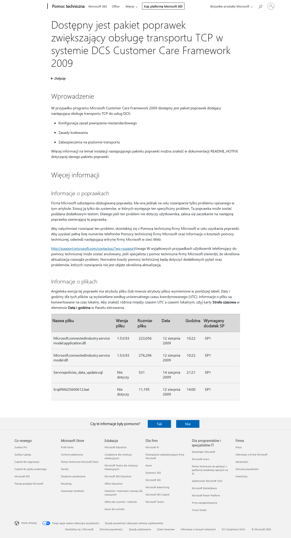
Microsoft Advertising (157, 487)
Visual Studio (199, 510)
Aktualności (242, 461)
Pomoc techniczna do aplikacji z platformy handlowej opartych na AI (210, 470)
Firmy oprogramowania (204, 502)
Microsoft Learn (200, 459)
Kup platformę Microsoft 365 (163, 6)
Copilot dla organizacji (27, 461)
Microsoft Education (116, 447)
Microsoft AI (152, 447)
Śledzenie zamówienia (73, 476)
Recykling (66, 483)
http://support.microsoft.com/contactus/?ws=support (93, 248)
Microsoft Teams (155, 501)
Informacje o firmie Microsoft (251, 454)
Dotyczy (59, 78)
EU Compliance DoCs (233, 529)
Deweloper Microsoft (203, 451)
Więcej (129, 6)
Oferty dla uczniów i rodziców (121, 501)
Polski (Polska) (29, 523)
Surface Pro (21, 447)
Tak (159, 423)
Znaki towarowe (166, 529)
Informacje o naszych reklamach (198, 529)
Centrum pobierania (72, 454)
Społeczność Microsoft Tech (207, 481)
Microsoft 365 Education (118, 476)
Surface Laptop (23, 454)
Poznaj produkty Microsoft (29, 483)
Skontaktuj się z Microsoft (79, 529)
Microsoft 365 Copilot (157, 494)
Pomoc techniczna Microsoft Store (79, 461)
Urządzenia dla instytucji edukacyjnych (118, 456)
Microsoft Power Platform (206, 495)
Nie (188, 423)
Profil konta (67, 447)
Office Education (114, 483)
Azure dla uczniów (115, 509)
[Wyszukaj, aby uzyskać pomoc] (260, 6)
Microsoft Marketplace (204, 488)
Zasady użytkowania (140, 529)
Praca (239, 447)
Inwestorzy (241, 476)
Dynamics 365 (153, 472)
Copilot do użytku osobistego (30, 469)
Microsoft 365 (97, 6)
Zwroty (64, 469)
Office (116, 6)
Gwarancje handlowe (72, 491)
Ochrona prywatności (247, 469)
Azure (149, 465)
